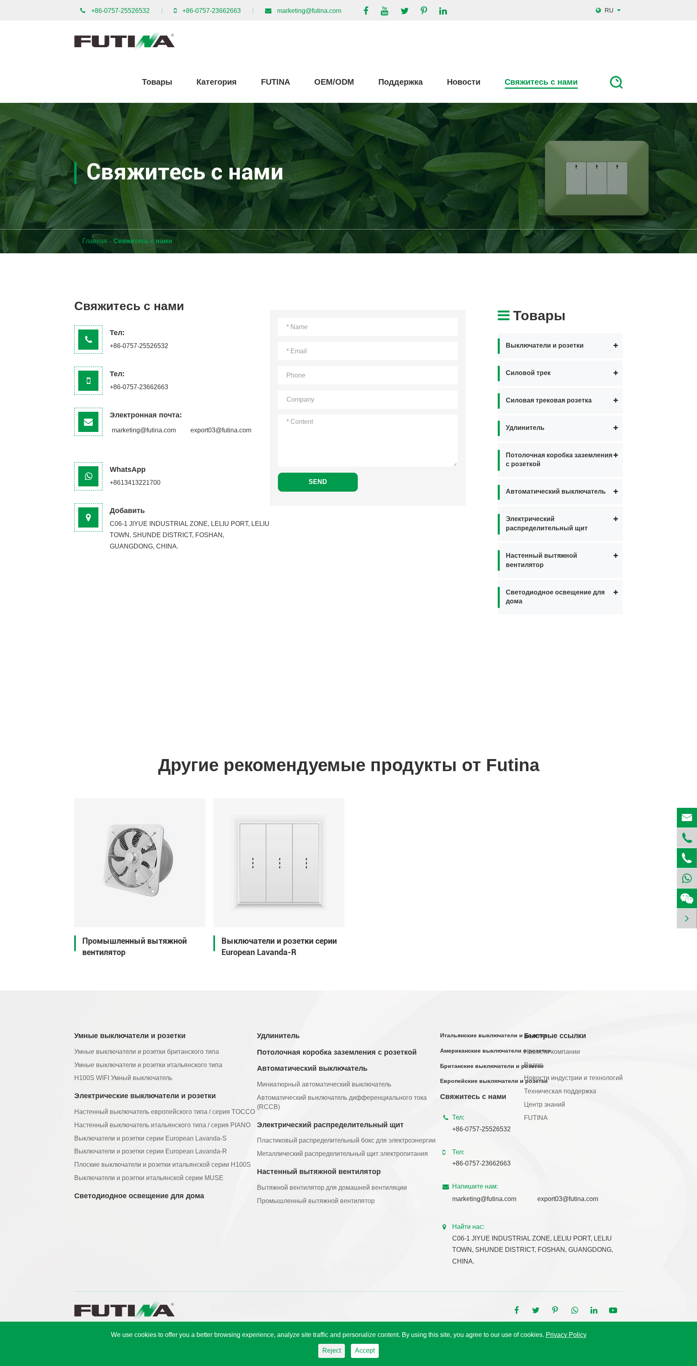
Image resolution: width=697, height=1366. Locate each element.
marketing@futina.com (309, 10)
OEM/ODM (334, 81)
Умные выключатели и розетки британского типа (146, 1051)
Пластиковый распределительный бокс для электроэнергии (346, 1140)
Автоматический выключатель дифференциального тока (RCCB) (342, 1102)
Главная (94, 241)
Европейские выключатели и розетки (494, 1081)
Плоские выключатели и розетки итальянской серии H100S (162, 1164)
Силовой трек (528, 373)
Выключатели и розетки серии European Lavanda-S (150, 1138)
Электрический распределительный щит (547, 524)
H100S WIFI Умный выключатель (123, 1077)
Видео (533, 1065)
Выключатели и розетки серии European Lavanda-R (279, 946)
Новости (463, 81)
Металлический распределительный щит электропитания (342, 1153)
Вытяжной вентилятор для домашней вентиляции (332, 1187)
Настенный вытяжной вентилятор (541, 561)
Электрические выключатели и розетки (145, 1096)
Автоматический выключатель (556, 491)
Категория (216, 81)
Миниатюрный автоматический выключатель (324, 1084)
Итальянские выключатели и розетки (493, 1035)
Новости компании (552, 1051)
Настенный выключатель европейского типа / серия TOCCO (164, 1111)
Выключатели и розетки (545, 345)
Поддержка (400, 81)
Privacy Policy (566, 1334)
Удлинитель (525, 428)
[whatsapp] (687, 878)
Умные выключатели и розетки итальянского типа (148, 1065)
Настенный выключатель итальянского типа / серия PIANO (162, 1125)
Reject (331, 1350)
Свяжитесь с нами (541, 81)
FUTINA (275, 81)
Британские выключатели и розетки (492, 1066)
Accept (365, 1350)
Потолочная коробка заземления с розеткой (559, 460)
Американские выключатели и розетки (495, 1050)
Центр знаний (544, 1104)
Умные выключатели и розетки (130, 1036)
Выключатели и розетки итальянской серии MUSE (148, 1177)
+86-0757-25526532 (120, 10)
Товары (157, 81)
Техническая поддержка (560, 1091)
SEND (318, 481)
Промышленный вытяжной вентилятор (134, 946)
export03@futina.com (220, 430)
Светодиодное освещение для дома (555, 597)
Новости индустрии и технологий (573, 1077)
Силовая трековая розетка (549, 400)
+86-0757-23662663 (211, 10)
